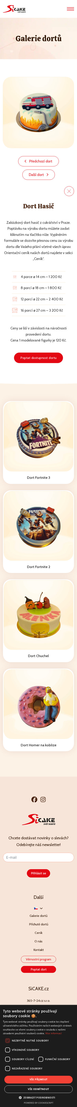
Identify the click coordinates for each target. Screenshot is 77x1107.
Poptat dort (39, 969)
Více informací (53, 1033)
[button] (38, 1098)
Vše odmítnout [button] (38, 1089)
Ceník (38, 933)
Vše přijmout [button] (39, 1079)
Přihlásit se (38, 873)
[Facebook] (34, 799)
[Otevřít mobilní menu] (70, 8)
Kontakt (38, 950)
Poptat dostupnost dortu (38, 358)
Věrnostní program (38, 959)
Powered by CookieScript (38, 1102)
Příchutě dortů (38, 924)
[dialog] (38, 1056)
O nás (38, 941)
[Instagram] (43, 799)
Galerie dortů (38, 916)
